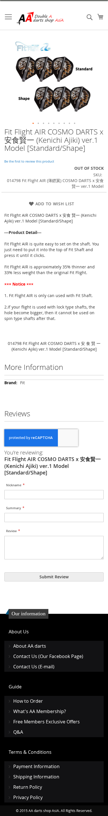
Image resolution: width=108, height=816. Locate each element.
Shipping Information (36, 777)
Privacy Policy (28, 797)
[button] (33, 123)
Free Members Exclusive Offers (46, 722)
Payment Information (36, 766)
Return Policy (27, 787)
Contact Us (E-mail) (33, 666)
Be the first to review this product (29, 161)
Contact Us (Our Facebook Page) (48, 656)
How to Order (28, 701)
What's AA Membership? (39, 711)
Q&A (18, 732)
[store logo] (40, 18)
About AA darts (29, 646)
